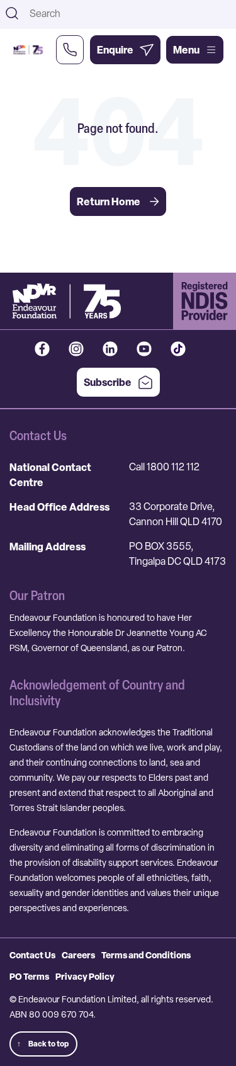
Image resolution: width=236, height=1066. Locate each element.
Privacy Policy (85, 976)
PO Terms (29, 976)
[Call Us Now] (70, 49)
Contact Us (32, 955)
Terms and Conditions (146, 955)
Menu (186, 50)
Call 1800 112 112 (164, 466)
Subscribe (108, 382)
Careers (78, 955)
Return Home (108, 201)
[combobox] (129, 13)
